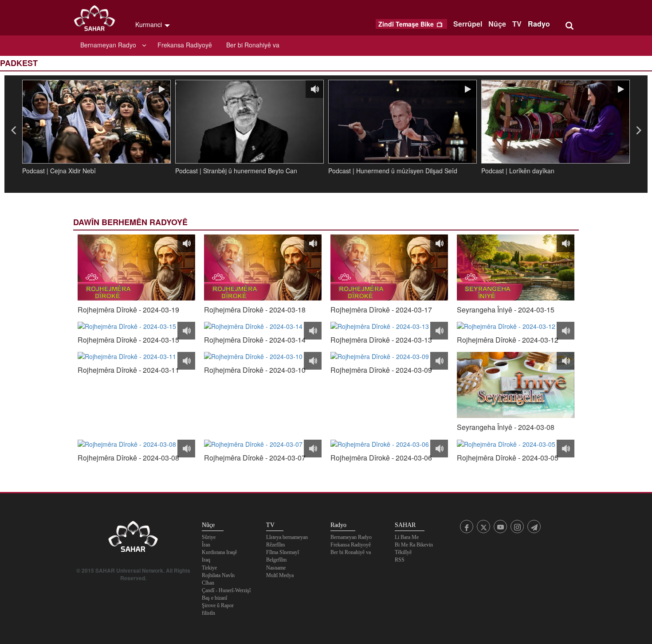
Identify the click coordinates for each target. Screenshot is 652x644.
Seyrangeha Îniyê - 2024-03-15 (505, 310)
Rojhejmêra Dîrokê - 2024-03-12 (507, 340)
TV (517, 24)
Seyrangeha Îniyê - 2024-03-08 (505, 427)
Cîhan (208, 583)
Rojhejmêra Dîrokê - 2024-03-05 (507, 458)
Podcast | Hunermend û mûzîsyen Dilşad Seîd (392, 170)
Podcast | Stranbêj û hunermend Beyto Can (236, 170)
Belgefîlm (276, 560)
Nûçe (497, 24)
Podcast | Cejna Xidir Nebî (59, 170)
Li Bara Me (407, 537)
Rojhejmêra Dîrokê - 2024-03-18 (255, 310)
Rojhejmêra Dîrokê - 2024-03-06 (381, 458)
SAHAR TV (133, 539)
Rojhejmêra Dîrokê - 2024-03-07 (255, 458)
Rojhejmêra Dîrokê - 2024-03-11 (128, 370)
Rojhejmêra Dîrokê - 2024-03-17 (381, 310)
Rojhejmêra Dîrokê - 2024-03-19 (128, 310)
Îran (206, 545)
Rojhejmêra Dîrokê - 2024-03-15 (128, 340)
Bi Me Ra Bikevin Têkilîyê (414, 548)
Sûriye (209, 537)
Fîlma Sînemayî (282, 552)
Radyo (539, 24)
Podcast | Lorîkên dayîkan (517, 170)
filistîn (208, 613)
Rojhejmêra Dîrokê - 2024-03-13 (381, 340)
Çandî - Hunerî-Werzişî (226, 590)
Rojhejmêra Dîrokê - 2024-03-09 (381, 370)
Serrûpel (467, 24)
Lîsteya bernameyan (287, 537)
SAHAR (97, 19)
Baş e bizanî (214, 598)
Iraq (206, 560)
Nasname (276, 568)
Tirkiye (209, 568)
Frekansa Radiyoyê (184, 44)
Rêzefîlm (275, 545)
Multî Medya (280, 575)
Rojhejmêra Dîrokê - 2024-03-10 (255, 370)
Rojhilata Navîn (218, 575)
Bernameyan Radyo (108, 44)
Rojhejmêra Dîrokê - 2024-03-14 (255, 340)
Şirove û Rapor (218, 605)
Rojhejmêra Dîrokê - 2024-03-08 (128, 458)
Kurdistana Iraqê (219, 552)
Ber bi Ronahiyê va (252, 44)
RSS (400, 560)
